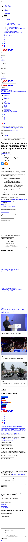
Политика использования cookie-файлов (15, 430)
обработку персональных (18, 474)
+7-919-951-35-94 (5, 438)
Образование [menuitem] (7, 13)
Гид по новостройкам (12, 27)
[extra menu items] (5, 15)
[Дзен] (4, 40)
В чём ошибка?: (5, 516)
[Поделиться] (1, 540)
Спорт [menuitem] (8, 19)
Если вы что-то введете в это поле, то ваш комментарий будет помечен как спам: (11, 234)
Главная (6, 135)
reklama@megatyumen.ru (7, 440)
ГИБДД (2, 204)
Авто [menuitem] (8, 20)
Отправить (3, 486)
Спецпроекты (4, 89)
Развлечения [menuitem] (10, 21)
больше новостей (5, 312)
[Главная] (7, 50)
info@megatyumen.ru (15, 433)
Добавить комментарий (6, 238)
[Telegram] (4, 43)
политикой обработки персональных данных (12, 127)
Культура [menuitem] (9, 17)
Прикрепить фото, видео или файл (14, 471)
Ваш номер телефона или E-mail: (9, 455)
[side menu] (1, 79)
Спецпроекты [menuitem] (7, 25)
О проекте (3, 426)
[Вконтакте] (4, 38)
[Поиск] (1, 72)
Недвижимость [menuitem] (10, 23)
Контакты (19, 426)
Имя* (2, 217)
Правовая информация (6, 428)
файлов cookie (14, 130)
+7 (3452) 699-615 (14, 438)
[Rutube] (4, 45)
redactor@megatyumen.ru (16, 436)
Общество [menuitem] (6, 5)
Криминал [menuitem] (6, 7)
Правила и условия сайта (18, 428)
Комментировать (5, 212)
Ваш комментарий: (5, 220)
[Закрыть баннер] (1, 1)
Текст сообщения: (5, 458)
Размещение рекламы (11, 426)
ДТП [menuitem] (5, 9)
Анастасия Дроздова (9, 206)
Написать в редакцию (6, 445)
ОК (2, 132)
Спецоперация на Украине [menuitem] (13, 24)
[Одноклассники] (4, 41)
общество (7, 204)
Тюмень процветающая (6, 90)
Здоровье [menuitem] (6, 10)
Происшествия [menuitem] (7, 6)
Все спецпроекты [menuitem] (8, 35)
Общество (6, 136)
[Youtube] (4, 47)
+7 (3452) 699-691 (5, 433)
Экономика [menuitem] (6, 11)
